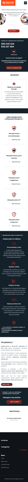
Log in (2, 458)
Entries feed (4, 461)
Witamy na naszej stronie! (14, 88)
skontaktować (15, 97)
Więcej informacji (16, 139)
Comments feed (5, 464)
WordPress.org (5, 467)
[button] (14, 68)
